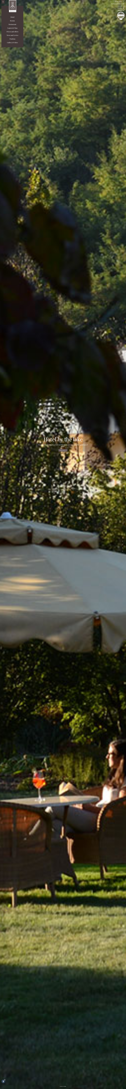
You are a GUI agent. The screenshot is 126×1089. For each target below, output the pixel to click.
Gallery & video (12, 42)
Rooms (12, 21)
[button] (122, 544)
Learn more (62, 450)
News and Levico (12, 35)
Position (12, 39)
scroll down (63, 1086)
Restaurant (12, 24)
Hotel (12, 17)
